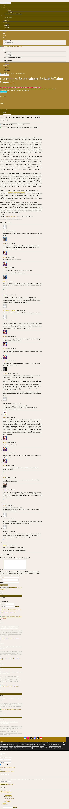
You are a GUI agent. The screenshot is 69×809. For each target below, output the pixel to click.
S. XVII (20, 654)
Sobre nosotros (8, 17)
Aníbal (7, 733)
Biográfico (2, 634)
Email (1, 580)
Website (2, 582)
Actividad (7, 24)
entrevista (9, 744)
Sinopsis (4, 112)
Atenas (38, 742)
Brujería (13, 654)
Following (4, 35)
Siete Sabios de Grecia (17, 219)
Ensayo (4, 744)
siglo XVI (61, 747)
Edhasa (53, 742)
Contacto (7, 20)
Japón (29, 746)
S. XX (7, 635)
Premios (59, 746)
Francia (31, 744)
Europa (24, 744)
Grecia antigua (3, 219)
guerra (39, 744)
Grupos (7, 25)
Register (5, 771)
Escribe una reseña (13, 587)
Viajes (17, 90)
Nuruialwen (5, 373)
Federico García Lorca (13, 634)
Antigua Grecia (26, 742)
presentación (4, 747)
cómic (42, 742)
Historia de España (4, 746)
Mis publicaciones (9, 42)
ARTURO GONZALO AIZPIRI (9, 310)
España (17, 654)
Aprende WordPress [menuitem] (9, 798)
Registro (4, 38)
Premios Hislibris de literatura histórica (13, 14)
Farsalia (4, 417)
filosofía (28, 744)
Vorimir (4, 489)
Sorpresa (2, 741)
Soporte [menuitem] (7, 799)
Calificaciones (8, 9)
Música (17, 706)
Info (3, 15)
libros (33, 745)
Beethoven (12, 706)
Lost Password (11, 771)
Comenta (2, 569)
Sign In (13, 784)
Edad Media (47, 742)
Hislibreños (5, 22)
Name (1, 577)
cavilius (4, 294)
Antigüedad (24, 90)
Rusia (28, 747)
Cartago (11, 733)
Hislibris (57, 744)
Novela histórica (26, 123)
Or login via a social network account (8, 767)
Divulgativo (18, 679)
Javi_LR (1, 123)
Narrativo (2, 681)
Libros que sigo (8, 44)
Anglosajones (11, 681)
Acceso (4, 37)
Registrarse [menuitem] (5, 804)
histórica (11, 746)
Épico (17, 731)
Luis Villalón (9, 219)
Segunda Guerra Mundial (40, 747)
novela (46, 745)
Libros (4, 7)
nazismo (42, 746)
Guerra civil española (48, 744)
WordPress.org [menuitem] (8, 795)
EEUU (63, 742)
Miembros (7, 27)
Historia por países (8, 676)
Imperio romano (19, 745)
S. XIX (20, 706)
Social (6, 654)
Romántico (2, 654)
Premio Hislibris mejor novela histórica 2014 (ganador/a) (10, 730)
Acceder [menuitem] (4, 803)
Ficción (9, 10)
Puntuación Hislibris (7, 114)
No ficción (10, 12)
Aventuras (13, 90)
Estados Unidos (19, 744)
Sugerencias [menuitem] (8, 801)
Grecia (28, 90)
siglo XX (2, 749)
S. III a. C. (9, 734)
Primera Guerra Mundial (14, 747)
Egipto (1, 744)
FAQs (6, 19)
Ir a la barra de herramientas (6, 792)
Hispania (15, 733)
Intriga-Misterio (3, 706)
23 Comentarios (13, 123)
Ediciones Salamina (58, 742)
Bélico (1, 733)
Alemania (19, 742)
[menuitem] (36, 807)
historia (63, 744)
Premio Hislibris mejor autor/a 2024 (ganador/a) (25, 88)
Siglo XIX (56, 747)
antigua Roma (34, 742)
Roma (5, 734)
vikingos (2, 683)
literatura (37, 746)
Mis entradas (8, 40)
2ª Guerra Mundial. (4, 742)
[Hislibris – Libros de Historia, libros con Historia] (11, 46)
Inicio (4, 5)
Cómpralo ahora (3, 92)
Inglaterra (16, 681)
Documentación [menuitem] (8, 796)
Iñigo (4, 243)
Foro (6, 29)
